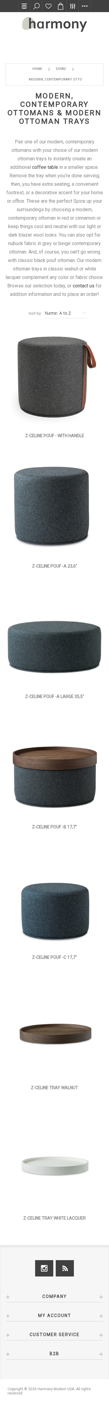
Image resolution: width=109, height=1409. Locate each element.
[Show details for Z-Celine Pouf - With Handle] (54, 378)
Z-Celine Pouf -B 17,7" (54, 826)
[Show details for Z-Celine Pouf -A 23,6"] (54, 509)
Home (37, 69)
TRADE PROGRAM (25, 44)
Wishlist (48, 6)
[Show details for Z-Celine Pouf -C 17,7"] (54, 900)
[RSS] (65, 1268)
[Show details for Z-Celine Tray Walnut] (54, 1030)
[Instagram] (44, 1268)
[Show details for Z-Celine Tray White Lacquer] (54, 1161)
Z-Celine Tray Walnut (54, 1087)
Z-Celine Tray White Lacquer (54, 1218)
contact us (83, 286)
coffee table (45, 167)
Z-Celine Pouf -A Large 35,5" (54, 696)
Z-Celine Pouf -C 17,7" (54, 957)
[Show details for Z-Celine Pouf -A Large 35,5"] (54, 639)
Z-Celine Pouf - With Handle (54, 435)
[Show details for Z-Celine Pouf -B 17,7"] (54, 769)
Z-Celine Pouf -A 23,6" (54, 566)
